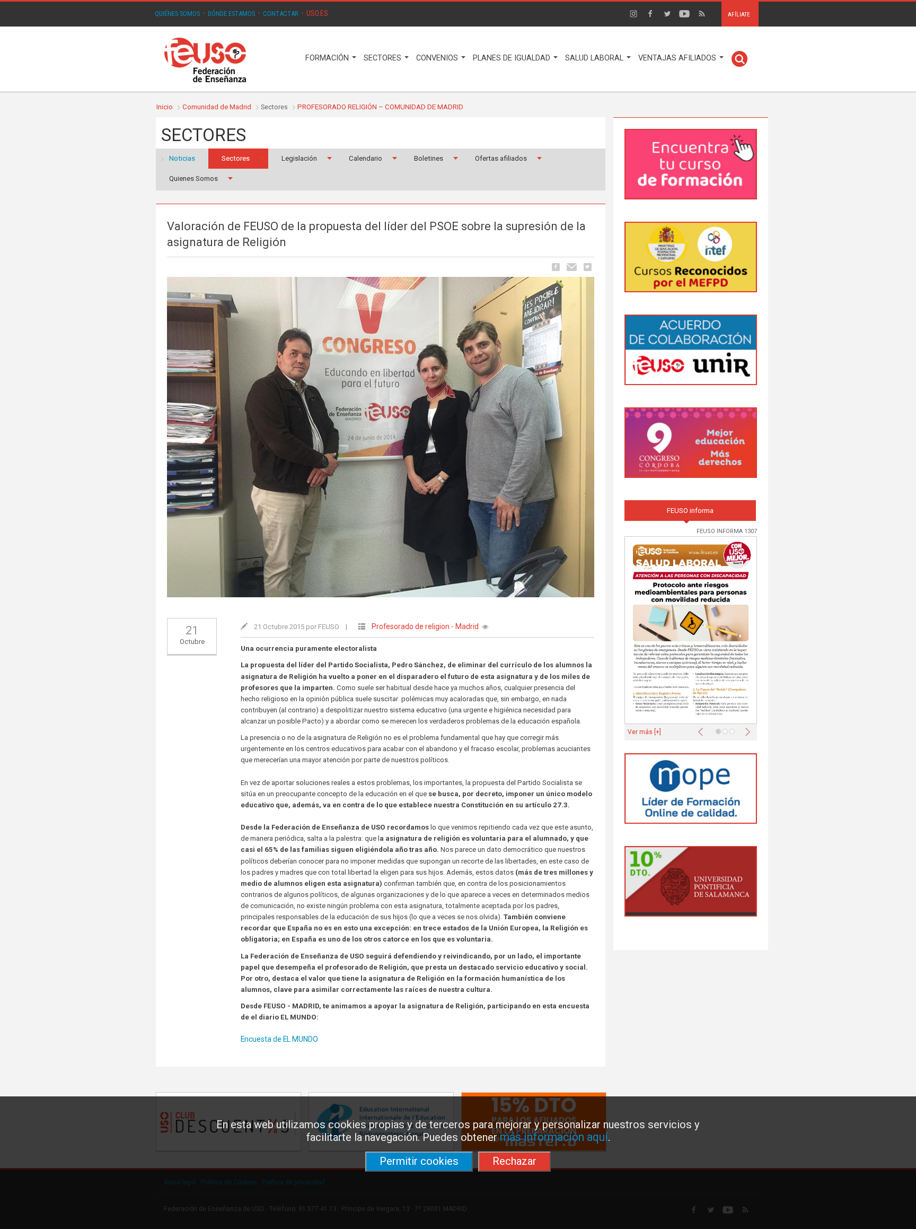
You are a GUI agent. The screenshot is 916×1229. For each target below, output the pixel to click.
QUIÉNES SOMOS (177, 14)
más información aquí (554, 1137)
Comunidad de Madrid (216, 107)
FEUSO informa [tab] (690, 511)
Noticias (182, 158)
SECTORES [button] (383, 58)
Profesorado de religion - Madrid (425, 626)
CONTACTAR (280, 14)
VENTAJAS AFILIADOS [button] (678, 58)
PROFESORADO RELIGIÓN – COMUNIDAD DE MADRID (380, 107)
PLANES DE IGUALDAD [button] (512, 58)
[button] (703, 729)
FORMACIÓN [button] (328, 58)
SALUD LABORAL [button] (595, 58)
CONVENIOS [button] (438, 58)
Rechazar (514, 1161)
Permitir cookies (419, 1161)
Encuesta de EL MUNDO (279, 1039)
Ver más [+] (644, 732)
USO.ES (317, 13)
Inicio (164, 107)
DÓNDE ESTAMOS (231, 14)
